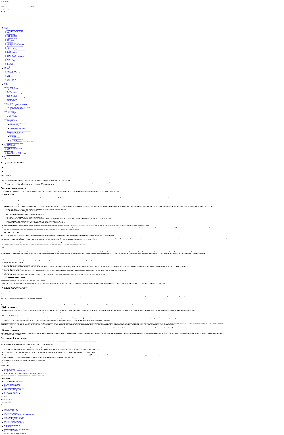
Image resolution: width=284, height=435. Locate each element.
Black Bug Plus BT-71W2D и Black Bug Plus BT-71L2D (17, 370)
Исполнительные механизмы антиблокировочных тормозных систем (21, 423)
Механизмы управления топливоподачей (14, 431)
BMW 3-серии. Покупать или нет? (12, 393)
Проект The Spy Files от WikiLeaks (12, 389)
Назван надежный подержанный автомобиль (15, 388)
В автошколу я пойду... (9, 382)
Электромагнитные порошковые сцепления (15, 433)
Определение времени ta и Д (11, 410)
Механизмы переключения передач (12, 421)
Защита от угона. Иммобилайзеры (12, 385)
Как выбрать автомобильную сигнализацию (15, 371)
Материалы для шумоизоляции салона (13, 386)
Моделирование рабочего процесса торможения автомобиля (19, 414)
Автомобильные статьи (11, 158)
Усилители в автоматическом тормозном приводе (16, 429)
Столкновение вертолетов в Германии (13, 381)
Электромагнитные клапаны (11, 430)
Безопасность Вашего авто (24, 158)
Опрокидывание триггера (10, 409)
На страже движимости (9, 369)
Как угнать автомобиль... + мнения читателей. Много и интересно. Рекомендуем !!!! (25, 373)
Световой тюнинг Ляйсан (10, 392)
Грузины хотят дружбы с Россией (12, 390)
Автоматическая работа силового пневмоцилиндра (16, 419)
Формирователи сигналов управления (13, 418)
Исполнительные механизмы (11, 413)
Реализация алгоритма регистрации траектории (16, 415)
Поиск (2, 6)
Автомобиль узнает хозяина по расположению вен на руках (19, 367)
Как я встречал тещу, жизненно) (12, 384)
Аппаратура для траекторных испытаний (14, 417)
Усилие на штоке (8, 426)
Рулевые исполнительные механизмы (13, 411)
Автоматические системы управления (13, 407)
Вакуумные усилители (9, 427)
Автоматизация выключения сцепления (14, 422)
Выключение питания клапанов (12, 425)
